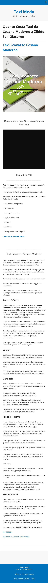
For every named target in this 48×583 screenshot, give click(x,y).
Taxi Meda (24, 12)
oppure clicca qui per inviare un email (16, 537)
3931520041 (7, 532)
